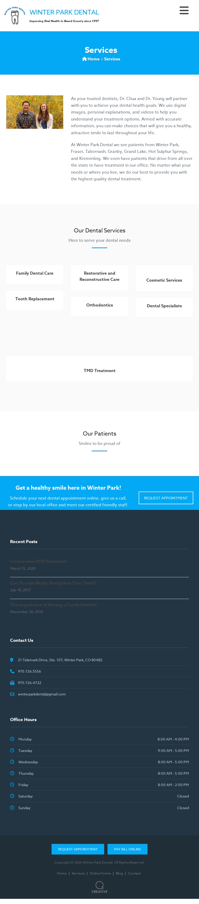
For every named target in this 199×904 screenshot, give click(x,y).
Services (78, 873)
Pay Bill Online (127, 849)
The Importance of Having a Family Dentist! (53, 605)
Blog (119, 873)
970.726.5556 (29, 671)
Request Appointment (78, 849)
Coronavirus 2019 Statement (38, 561)
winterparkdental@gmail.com (42, 694)
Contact (134, 873)
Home (94, 59)
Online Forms (100, 873)
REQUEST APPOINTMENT (166, 497)
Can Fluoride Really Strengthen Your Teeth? (53, 583)
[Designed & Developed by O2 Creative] (99, 885)
